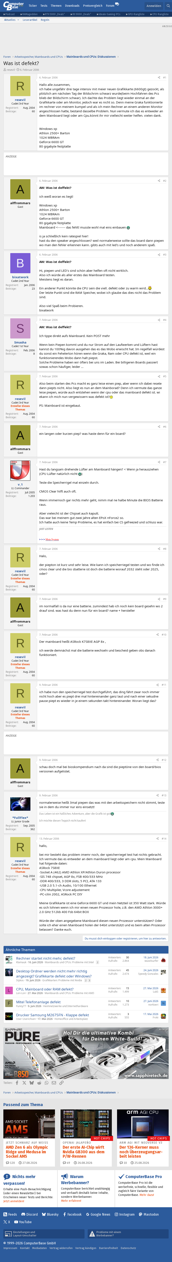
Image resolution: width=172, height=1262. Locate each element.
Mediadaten (39, 1248)
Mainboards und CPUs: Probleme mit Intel (69, 962)
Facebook (74, 1214)
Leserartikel (30, 19)
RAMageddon (30, 14)
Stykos (20, 980)
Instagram (127, 1214)
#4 (164, 320)
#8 (164, 549)
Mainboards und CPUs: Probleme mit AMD (69, 993)
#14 (164, 838)
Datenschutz (128, 1248)
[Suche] (168, 6)
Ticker (33, 6)
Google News (100, 1214)
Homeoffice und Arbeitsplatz (71, 1019)
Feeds (12, 1214)
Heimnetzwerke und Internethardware (65, 1006)
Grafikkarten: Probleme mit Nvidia (62, 980)
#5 (164, 376)
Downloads (72, 6)
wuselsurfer (151, 961)
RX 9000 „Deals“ (82, 14)
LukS (155, 991)
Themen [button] (56, 6)
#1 (164, 77)
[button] (18, 20)
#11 (164, 685)
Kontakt (25, 1248)
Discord (32, 1214)
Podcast (10, 14)
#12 (164, 760)
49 (68, 1163)
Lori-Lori (21, 993)
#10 (164, 634)
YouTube (25, 1222)
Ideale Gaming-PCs (109, 14)
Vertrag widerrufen (61, 1248)
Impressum (10, 1248)
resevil (11, 70)
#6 (164, 427)
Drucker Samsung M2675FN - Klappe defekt (52, 1014)
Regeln (45, 19)
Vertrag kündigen (85, 1248)
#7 (164, 462)
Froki (155, 1017)
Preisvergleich (92, 6)
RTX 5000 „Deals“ (55, 14)
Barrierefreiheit (108, 1248)
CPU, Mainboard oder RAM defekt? (44, 989)
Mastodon (151, 1214)
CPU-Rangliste (160, 14)
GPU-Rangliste (136, 14)
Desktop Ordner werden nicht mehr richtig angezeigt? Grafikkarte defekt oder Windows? (53, 974)
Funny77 (21, 1006)
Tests (43, 6)
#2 (164, 181)
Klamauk (21, 962)
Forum (110, 6)
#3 (164, 254)
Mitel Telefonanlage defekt (38, 1001)
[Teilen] (159, 77)
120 (12, 1163)
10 (125, 1163)
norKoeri (153, 1004)
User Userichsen (26, 1019)
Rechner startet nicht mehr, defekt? (45, 958)
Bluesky (53, 1214)
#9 (164, 599)
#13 (164, 795)
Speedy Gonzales (148, 974)
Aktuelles (10, 19)
